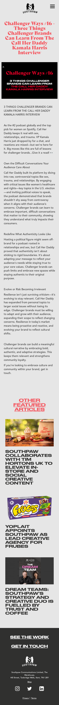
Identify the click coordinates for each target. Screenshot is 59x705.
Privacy (26, 698)
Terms (33, 698)
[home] (29, 8)
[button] (52, 6)
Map (30, 682)
